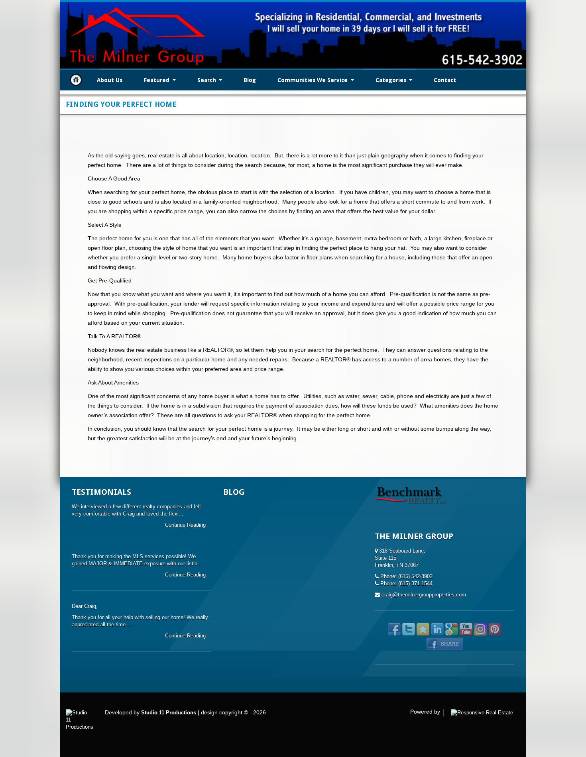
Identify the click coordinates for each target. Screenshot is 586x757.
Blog (250, 80)
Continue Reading (186, 525)
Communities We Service (313, 80)
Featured (157, 80)
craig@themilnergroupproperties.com (423, 595)
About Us (109, 80)
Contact (445, 80)
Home (76, 80)
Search (207, 80)
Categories (392, 80)
